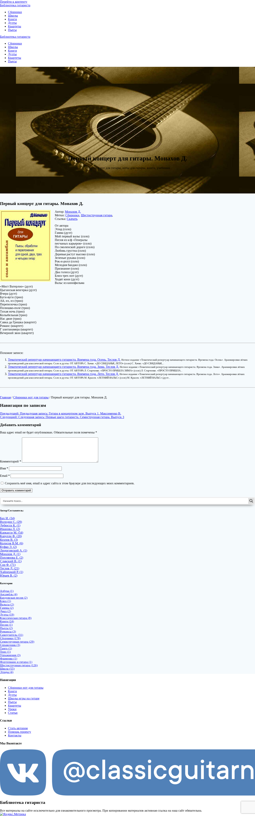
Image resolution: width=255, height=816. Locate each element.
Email (5, 475)
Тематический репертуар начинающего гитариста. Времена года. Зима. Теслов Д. (63, 366)
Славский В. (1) (11, 561)
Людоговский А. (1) (13, 550)
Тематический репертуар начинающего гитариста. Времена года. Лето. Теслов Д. (63, 374)
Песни (6, 624)
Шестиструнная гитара (96, 215)
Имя (4, 468)
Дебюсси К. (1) (10, 525)
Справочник (10, 645)
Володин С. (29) (11, 522)
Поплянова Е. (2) (11, 557)
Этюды (6, 672)
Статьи (13, 712)
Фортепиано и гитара (16, 661)
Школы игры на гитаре (23, 698)
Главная (5, 397)
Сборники (15, 12)
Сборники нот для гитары (31, 397)
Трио (5, 651)
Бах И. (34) (7, 518)
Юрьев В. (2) (8, 575)
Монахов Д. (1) (10, 554)
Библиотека (15, 5)
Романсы (8, 631)
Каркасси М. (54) (11, 532)
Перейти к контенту (13, 1)
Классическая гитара (15, 618)
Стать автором (18, 728)
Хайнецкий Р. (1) (11, 572)
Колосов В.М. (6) (11, 543)
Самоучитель (11, 634)
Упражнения (10, 655)
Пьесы (12, 30)
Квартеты (14, 26)
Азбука (7, 591)
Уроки (12, 709)
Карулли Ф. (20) (11, 536)
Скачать (72, 219)
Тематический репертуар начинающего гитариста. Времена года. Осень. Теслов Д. (64, 359)
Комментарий (10, 461)
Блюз (5, 601)
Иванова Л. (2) (10, 529)
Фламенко (8, 658)
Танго (6, 648)
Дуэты (12, 22)
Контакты (14, 735)
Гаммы (7, 607)
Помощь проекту (19, 731)
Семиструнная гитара (17, 641)
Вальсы (7, 604)
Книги (12, 19)
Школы (13, 15)
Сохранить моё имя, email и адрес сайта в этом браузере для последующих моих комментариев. (69, 483)
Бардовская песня (13, 597)
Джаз (5, 611)
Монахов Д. (73, 211)
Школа (7, 668)
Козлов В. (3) (9, 539)
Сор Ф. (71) (8, 564)
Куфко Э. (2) (8, 547)
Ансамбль (8, 594)
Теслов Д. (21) (9, 568)
